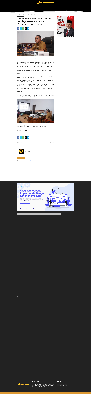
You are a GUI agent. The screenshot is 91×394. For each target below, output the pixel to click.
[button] (80, 8)
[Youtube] (66, 385)
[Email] (26, 28)
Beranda (18, 14)
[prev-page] (18, 173)
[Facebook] (75, 9)
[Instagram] (77, 9)
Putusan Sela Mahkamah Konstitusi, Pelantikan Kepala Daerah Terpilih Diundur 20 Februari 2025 (46, 144)
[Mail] (63, 385)
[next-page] (19, 173)
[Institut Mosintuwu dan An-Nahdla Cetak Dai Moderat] (23, 164)
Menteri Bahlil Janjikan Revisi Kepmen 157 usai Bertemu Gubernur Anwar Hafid (48, 170)
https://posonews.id (27, 151)
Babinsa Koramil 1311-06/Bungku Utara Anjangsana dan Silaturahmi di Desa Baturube (25, 144)
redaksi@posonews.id (40, 388)
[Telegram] (28, 28)
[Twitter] (78, 9)
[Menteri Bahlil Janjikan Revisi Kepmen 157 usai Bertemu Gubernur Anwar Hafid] (48, 164)
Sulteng (23, 16)
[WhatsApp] (23, 28)
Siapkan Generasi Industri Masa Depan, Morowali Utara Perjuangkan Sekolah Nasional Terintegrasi (35, 170)
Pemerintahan (23, 14)
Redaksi (26, 149)
